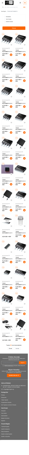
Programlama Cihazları (6, 402)
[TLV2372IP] (21, 298)
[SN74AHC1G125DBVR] (7, 65)
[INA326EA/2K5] (7, 91)
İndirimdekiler (4, 415)
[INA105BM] (21, 221)
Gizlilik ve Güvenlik (5, 436)
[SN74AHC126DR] (21, 273)
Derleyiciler (3, 397)
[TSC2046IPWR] (21, 117)
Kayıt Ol (22, 362)
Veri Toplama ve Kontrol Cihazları (8, 404)
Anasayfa (3, 410)
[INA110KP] (7, 247)
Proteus (3, 395)
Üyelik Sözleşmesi (5, 429)
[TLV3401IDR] (21, 247)
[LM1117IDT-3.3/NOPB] (21, 143)
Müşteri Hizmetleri (5, 418)
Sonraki (17, 348)
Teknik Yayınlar (4, 400)
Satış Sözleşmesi (5, 431)
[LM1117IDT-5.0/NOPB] (7, 195)
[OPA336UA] (21, 91)
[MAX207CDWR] (21, 169)
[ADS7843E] (7, 169)
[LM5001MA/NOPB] (7, 143)
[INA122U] (7, 273)
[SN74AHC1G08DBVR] (7, 298)
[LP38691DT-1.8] (21, 324)
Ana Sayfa (3, 11)
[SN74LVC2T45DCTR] (21, 39)
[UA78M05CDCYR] (21, 195)
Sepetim (3, 420)
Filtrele (14, 28)
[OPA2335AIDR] (7, 117)
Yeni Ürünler (4, 413)
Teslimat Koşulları (5, 426)
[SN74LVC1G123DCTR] (7, 39)
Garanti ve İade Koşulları (6, 434)
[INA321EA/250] (21, 65)
